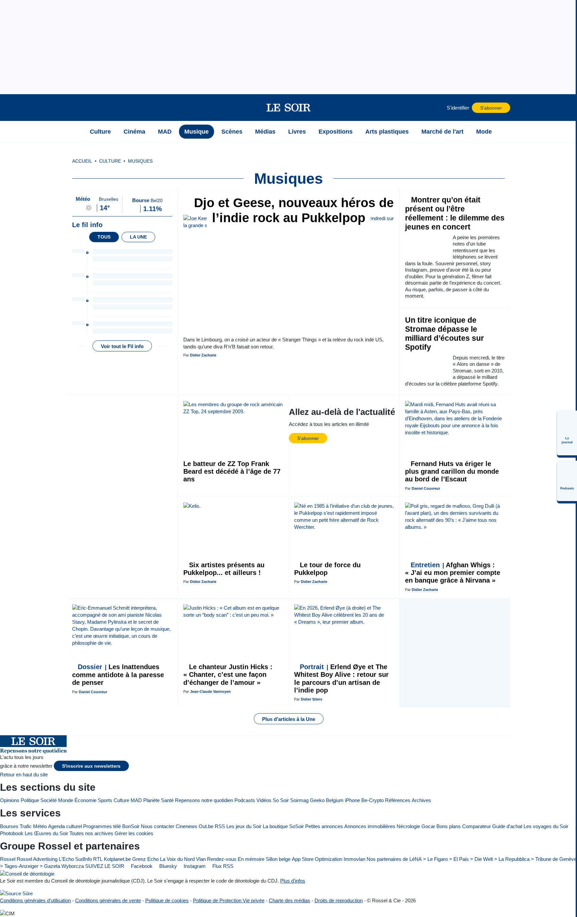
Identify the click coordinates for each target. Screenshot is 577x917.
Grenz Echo (145, 859)
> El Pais (459, 859)
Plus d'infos (292, 881)
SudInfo (83, 859)
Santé (167, 800)
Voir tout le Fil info (122, 346)
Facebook (141, 866)
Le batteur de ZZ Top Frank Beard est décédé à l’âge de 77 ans (231, 471)
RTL (98, 859)
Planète (151, 800)
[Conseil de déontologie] (27, 873)
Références (397, 800)
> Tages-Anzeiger (19, 866)
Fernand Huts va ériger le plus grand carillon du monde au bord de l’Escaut (452, 471)
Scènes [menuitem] (231, 131)
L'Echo (66, 859)
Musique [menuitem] (196, 131)
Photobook (11, 833)
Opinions (9, 800)
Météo (40, 826)
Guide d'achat (507, 826)
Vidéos (263, 800)
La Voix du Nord (177, 859)
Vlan (201, 859)
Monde (65, 800)
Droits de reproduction (339, 900)
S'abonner (491, 108)
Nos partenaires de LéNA (394, 859)
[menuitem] (567, 433)
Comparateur (476, 826)
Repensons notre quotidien (204, 800)
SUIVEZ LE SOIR (104, 866)
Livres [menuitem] (297, 131)
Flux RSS (222, 866)
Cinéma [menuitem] (134, 131)
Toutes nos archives (91, 833)
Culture (121, 800)
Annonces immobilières (369, 826)
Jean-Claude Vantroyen (210, 692)
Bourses (9, 826)
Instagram (194, 866)
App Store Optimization (317, 859)
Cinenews (186, 826)
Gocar (428, 826)
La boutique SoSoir (283, 826)
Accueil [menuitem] (82, 161)
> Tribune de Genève (554, 859)
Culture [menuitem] (100, 131)
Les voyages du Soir (546, 826)
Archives (421, 800)
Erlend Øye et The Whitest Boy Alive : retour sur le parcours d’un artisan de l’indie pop (341, 678)
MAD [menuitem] (165, 131)
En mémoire (251, 859)
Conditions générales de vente (108, 900)
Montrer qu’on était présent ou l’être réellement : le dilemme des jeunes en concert (455, 213)
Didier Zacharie (203, 355)
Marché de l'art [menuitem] (442, 131)
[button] (75, 107)
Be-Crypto (372, 800)
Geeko (317, 800)
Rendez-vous (221, 859)
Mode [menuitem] (484, 131)
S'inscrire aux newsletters (91, 766)
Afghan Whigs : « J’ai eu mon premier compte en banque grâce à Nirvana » (452, 572)
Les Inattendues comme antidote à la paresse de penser (118, 674)
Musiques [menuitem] (140, 161)
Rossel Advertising (37, 859)
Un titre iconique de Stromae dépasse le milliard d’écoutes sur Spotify (444, 333)
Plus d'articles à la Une (288, 719)
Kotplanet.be (117, 859)
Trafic (26, 826)
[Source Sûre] (16, 893)
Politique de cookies (167, 900)
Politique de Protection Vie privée (228, 900)
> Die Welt (481, 859)
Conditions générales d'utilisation (35, 900)
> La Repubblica (512, 859)
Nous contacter (157, 826)
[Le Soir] (288, 107)
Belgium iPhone (343, 800)
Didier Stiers (311, 699)
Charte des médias (289, 900)
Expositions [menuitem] (336, 131)
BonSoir (131, 826)
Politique (30, 800)
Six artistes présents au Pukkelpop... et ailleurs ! (223, 568)
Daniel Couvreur (426, 488)
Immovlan (354, 859)
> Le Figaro (435, 859)
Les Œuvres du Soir (46, 833)
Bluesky (167, 866)
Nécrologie (408, 826)
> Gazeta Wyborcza (62, 866)
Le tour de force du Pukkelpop (327, 568)
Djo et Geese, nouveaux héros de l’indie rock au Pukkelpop (292, 210)
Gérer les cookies (134, 833)
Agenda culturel (65, 826)
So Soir (281, 800)
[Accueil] (75, 132)
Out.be (206, 826)
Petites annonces (324, 826)
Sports (105, 800)
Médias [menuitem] (265, 131)
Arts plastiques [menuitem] (387, 131)
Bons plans (448, 826)
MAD (136, 800)
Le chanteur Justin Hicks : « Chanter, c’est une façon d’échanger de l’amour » (227, 674)
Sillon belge (278, 859)
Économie (85, 800)
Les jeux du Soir (243, 826)
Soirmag (299, 800)
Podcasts (244, 800)
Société (48, 800)
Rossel (7, 859)
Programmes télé (102, 826)
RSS (220, 826)
